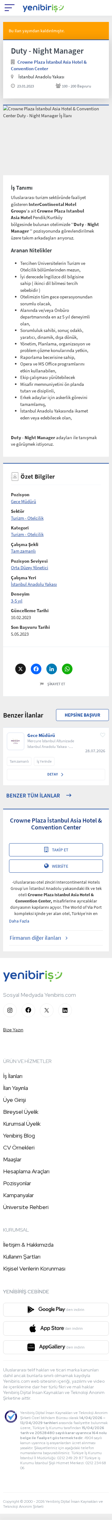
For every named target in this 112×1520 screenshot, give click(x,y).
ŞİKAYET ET (56, 683)
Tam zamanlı (23, 551)
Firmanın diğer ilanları (35, 937)
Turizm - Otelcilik (27, 518)
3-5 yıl (16, 601)
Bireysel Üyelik (20, 1111)
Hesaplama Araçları (26, 1171)
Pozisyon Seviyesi (29, 561)
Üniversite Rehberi (26, 1207)
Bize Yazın (13, 1030)
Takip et (60, 850)
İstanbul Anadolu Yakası (34, 584)
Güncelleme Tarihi (30, 610)
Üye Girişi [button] (14, 1099)
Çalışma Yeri (23, 578)
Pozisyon (20, 494)
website (60, 866)
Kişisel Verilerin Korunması (34, 1268)
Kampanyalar (18, 1195)
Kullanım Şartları (21, 1256)
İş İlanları (12, 1076)
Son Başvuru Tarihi (30, 627)
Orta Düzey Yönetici (29, 568)
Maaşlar (12, 1159)
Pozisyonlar (17, 1183)
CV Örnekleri (19, 1147)
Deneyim (20, 594)
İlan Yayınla (15, 1087)
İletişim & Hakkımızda (28, 1244)
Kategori (20, 528)
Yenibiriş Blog (19, 1135)
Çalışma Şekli (24, 544)
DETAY (52, 774)
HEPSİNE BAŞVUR (82, 715)
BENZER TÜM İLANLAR (33, 795)
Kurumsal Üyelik (21, 1123)
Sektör (17, 511)
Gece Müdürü (23, 501)
